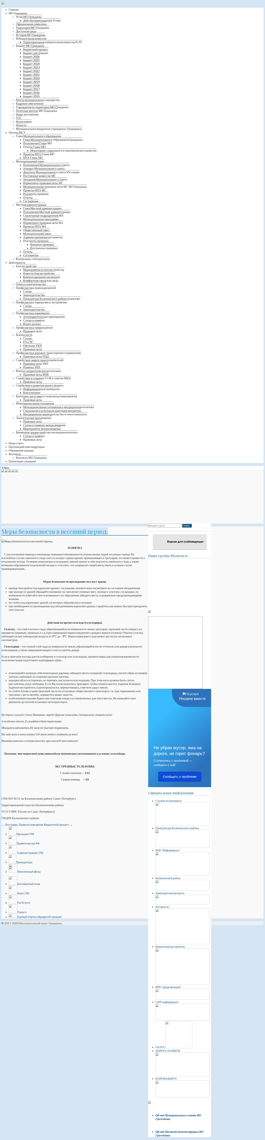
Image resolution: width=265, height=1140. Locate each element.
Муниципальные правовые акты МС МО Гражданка (55, 186)
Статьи (27, 291)
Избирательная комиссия (31, 38)
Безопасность (24, 334)
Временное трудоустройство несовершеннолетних (47, 432)
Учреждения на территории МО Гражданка (42, 107)
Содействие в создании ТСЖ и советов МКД (43, 378)
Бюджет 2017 (31, 89)
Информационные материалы (41, 389)
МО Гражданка (18, 13)
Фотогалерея (24, 121)
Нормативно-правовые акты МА (43, 222)
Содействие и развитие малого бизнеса (39, 385)
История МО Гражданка (30, 34)
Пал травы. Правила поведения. (22, 824)
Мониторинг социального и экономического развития (63, 150)
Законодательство (34, 295)
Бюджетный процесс (35, 49)
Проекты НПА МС (34, 190)
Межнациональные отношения (35, 403)
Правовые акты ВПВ (36, 374)
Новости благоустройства (39, 273)
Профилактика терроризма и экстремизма (41, 302)
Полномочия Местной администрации (46, 212)
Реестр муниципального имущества (38, 100)
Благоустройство (26, 266)
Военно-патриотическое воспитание (38, 371)
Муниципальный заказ (37, 233)
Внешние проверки (42, 244)
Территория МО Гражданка (32, 27)
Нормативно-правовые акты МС (43, 183)
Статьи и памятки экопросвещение (44, 425)
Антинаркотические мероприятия (44, 316)
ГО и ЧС (28, 342)
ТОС (19, 118)
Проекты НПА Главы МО (38, 154)
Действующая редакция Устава (42, 20)
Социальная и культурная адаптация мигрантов (52, 410)
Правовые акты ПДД (36, 356)
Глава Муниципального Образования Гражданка (53, 139)
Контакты (15, 454)
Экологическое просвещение (33, 418)
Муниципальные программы (41, 219)
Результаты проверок (36, 193)
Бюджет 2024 (31, 63)
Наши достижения (27, 114)
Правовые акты (32, 331)
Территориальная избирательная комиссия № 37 (52, 42)
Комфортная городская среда (40, 280)
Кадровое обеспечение (30, 103)
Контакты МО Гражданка (31, 457)
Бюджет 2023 (31, 67)
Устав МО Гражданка (29, 16)
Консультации (31, 392)
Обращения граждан (21, 450)
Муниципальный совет (30, 161)
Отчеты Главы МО (34, 147)
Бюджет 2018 (31, 85)
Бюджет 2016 (31, 92)
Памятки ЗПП (31, 367)
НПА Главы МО (33, 157)
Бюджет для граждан (35, 53)
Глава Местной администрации (42, 208)
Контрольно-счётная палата (33, 259)
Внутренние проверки (44, 248)
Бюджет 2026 (31, 56)
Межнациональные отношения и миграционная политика (58, 407)
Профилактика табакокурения (34, 327)
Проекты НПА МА (34, 226)
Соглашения (30, 201)
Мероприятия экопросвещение (42, 428)
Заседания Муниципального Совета (45, 179)
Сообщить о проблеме (179, 776)
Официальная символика (31, 24)
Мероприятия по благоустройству (43, 269)
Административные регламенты (43, 237)
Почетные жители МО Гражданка (36, 110)
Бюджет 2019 (31, 81)
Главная (13, 9)
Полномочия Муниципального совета (46, 165)
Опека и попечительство (31, 284)
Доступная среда (26, 31)
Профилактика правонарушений (36, 287)
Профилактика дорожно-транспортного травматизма (48, 352)
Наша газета (16, 443)
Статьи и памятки (34, 320)
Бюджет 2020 (31, 78)
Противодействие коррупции (27, 446)
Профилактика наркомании (33, 313)
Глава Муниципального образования (38, 136)
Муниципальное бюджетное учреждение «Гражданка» (49, 128)
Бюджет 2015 (31, 96)
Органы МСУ (17, 132)
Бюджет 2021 (31, 74)
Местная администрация (31, 204)
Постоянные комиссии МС (39, 175)
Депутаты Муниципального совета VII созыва (51, 172)
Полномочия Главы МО (37, 143)
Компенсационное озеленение (41, 277)
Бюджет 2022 (31, 71)
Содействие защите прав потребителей (39, 360)
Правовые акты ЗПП (35, 363)
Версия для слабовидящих (185, 541)
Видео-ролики (32, 324)
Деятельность (17, 262)
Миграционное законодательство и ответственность (55, 414)
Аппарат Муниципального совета (44, 168)
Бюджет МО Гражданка (30, 45)
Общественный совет (36, 230)
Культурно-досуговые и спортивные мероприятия (46, 396)
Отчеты (27, 197)
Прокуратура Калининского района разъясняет (51, 298)
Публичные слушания (22, 461)
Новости (21, 125)
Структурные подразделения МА (43, 215)
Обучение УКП (32, 345)
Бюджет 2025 (31, 60)
